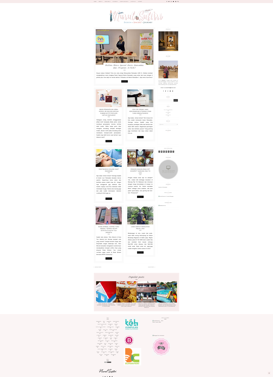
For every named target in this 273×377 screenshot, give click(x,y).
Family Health (99, 332)
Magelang (110, 335)
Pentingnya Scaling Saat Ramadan (109, 170)
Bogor (116, 324)
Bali (104, 321)
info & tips (104, 351)
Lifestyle (133, 1)
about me (117, 346)
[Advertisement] (168, 231)
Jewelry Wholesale (162, 187)
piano (117, 351)
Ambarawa (98, 321)
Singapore (99, 343)
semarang (106, 354)
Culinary (115, 1)
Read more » (124, 81)
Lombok (105, 335)
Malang (117, 335)
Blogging (110, 324)
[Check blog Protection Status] (107, 362)
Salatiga (107, 340)
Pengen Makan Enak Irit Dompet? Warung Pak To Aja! (140, 171)
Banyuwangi (116, 321)
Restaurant (101, 340)
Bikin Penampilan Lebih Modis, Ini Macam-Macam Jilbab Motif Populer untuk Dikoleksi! (109, 112)
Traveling (107, 1)
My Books (168, 112)
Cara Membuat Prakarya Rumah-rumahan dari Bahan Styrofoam (106, 305)
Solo (105, 343)
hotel (98, 351)
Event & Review (124, 1)
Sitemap (140, 1)
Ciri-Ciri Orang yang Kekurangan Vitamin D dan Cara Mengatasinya (140, 111)
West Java (103, 346)
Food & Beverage (109, 332)
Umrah (97, 346)
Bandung (109, 321)
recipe (101, 354)
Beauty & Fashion (102, 324)
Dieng (99, 329)
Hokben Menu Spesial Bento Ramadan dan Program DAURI (124, 66)
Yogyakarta (110, 346)
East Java (105, 329)
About (100, 1)
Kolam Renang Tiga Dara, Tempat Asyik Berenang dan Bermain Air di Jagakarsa (167, 305)
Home (95, 1)
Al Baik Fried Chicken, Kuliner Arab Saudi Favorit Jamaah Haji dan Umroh (126, 305)
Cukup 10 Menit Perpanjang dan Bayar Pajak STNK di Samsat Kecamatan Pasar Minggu (146, 305)
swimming (113, 354)
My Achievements (168, 109)
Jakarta (117, 332)
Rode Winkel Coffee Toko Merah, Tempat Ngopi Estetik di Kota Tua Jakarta (108, 229)
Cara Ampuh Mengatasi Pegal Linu (140, 227)
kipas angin (111, 351)
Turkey (116, 343)
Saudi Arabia (114, 340)
